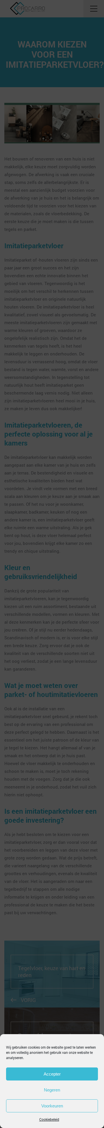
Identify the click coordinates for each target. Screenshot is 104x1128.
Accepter (52, 1074)
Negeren (52, 1089)
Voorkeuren (52, 1105)
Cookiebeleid (49, 1119)
